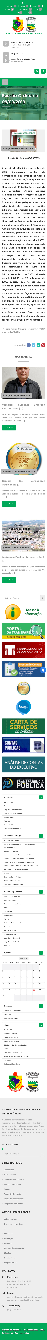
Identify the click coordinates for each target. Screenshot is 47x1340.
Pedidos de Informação (13, 923)
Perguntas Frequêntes (13, 1203)
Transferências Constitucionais (16, 1056)
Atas (6, 908)
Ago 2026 (23, 958)
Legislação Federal (11, 942)
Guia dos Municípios (12, 1064)
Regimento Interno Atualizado (16, 869)
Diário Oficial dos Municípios (15, 1045)
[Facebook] (22, 2)
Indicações (8, 911)
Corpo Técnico (10, 817)
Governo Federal (10, 1034)
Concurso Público (11, 851)
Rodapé (9, 9)
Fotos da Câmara (10, 825)
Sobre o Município (11, 1018)
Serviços (8, 1006)
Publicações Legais (13, 836)
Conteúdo (11, 6)
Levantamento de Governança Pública (18, 855)
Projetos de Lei (10, 934)
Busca (36, 6)
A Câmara (8, 797)
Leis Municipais (10, 900)
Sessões (7, 945)
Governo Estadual (11, 1037)
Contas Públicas (10, 1030)
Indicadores (8, 1060)
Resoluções (8, 915)
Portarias (7, 919)
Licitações (8, 873)
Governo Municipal (11, 1041)
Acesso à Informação (12, 881)
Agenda (7, 821)
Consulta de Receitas (12, 1010)
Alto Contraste (25, 9)
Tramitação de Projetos (13, 877)
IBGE (6, 1049)
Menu (24, 6)
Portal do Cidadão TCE (13, 1052)
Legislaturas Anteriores (13, 810)
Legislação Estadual (12, 938)
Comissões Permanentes (13, 813)
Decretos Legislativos (12, 904)
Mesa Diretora (9, 806)
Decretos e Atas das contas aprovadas (19, 859)
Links (6, 1025)
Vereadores (8, 802)
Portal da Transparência (13, 884)
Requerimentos (10, 930)
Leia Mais (9, 427)
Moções (7, 926)
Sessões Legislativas (12, 896)
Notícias (7, 1014)
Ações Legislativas (13, 892)
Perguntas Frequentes (12, 828)
